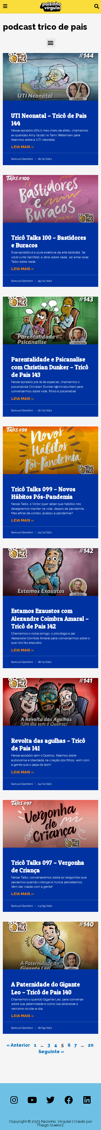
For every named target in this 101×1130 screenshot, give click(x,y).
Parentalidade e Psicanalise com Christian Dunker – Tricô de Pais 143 (49, 367)
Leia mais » (22, 146)
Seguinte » (51, 1051)
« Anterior (18, 1045)
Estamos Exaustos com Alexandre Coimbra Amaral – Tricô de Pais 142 (50, 618)
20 (90, 1045)
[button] (96, 6)
